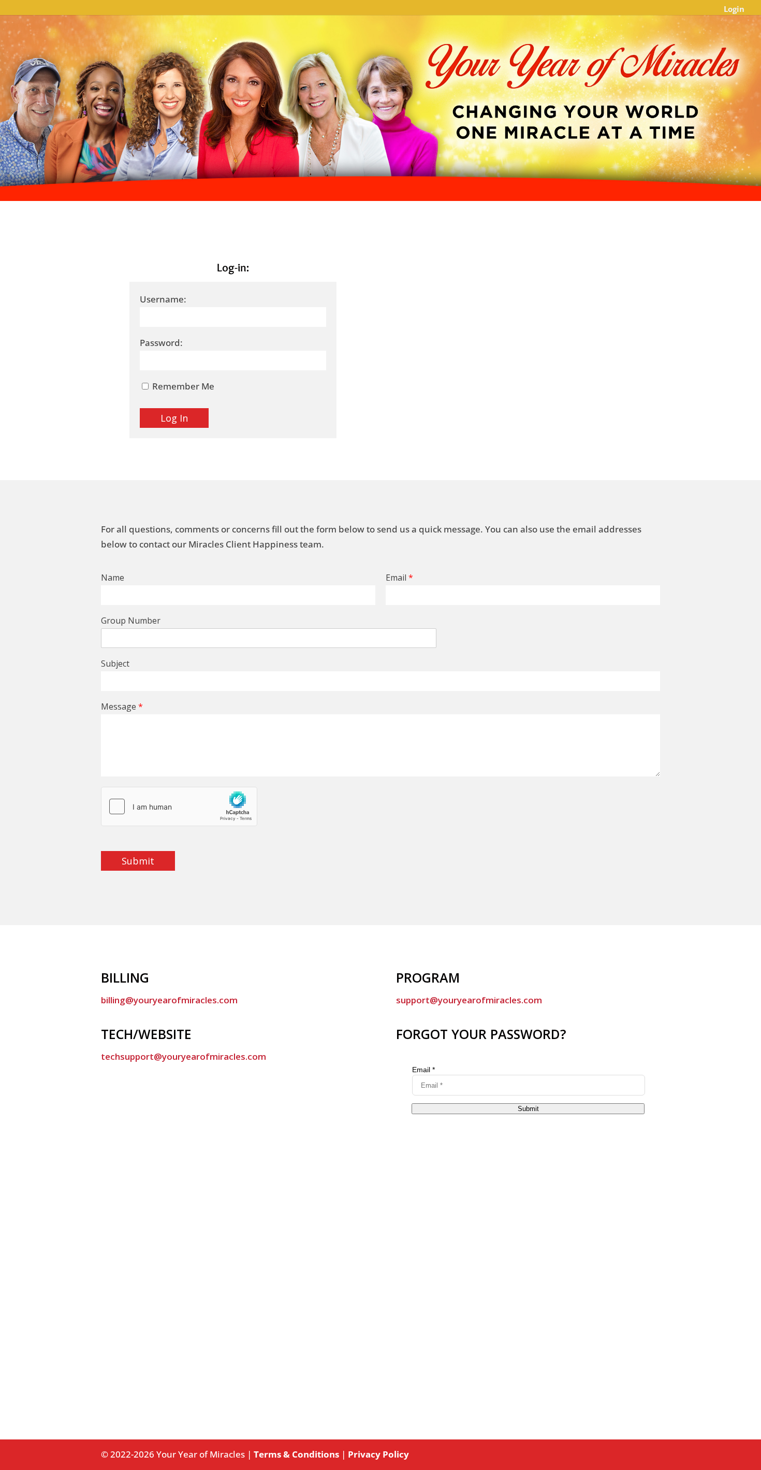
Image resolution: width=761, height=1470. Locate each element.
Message (122, 706)
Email (399, 577)
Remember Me (182, 386)
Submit (138, 861)
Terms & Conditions (296, 1454)
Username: (163, 299)
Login (734, 9)
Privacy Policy (378, 1454)
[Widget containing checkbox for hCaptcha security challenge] (179, 806)
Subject (115, 663)
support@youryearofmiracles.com (469, 1000)
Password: (161, 343)
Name (112, 577)
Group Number (130, 620)
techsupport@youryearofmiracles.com (183, 1056)
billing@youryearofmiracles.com (169, 1000)
